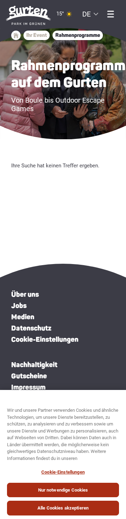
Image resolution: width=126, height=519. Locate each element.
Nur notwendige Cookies (63, 490)
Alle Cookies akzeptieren (63, 508)
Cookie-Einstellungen (44, 339)
